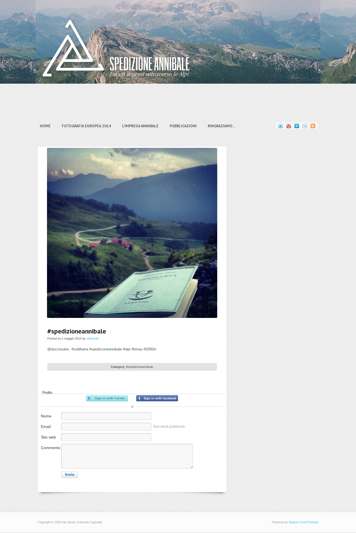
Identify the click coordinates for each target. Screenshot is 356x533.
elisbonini (92, 338)
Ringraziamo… (222, 125)
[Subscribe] (313, 126)
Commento (50, 447)
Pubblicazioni (183, 125)
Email (46, 426)
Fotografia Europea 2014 (86, 125)
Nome (46, 416)
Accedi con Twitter (107, 398)
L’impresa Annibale (140, 125)
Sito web (48, 437)
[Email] (305, 126)
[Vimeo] (297, 126)
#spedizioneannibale (139, 366)
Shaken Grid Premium (303, 522)
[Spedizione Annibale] (116, 82)
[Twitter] (280, 126)
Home (45, 125)
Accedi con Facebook (157, 398)
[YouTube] (288, 126)
